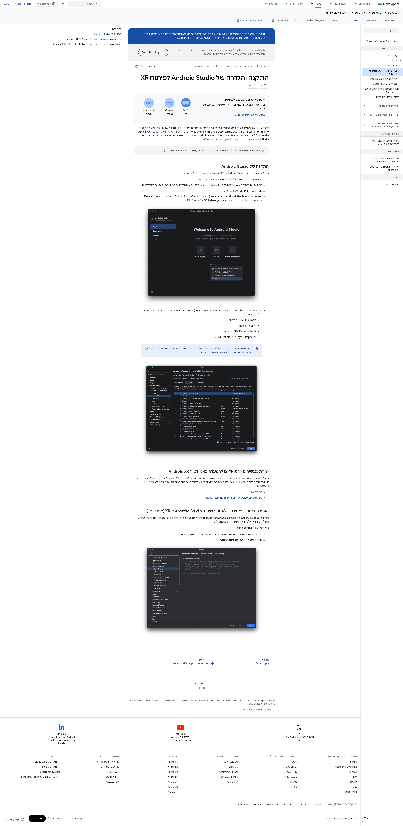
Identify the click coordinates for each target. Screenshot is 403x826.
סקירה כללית (392, 20)
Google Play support (50, 771)
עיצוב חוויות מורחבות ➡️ (249, 20)
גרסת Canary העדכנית (163, 131)
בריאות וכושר (291, 771)
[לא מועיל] (136, 66)
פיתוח (318, 3)
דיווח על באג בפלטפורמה (47, 761)
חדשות (353, 781)
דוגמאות (371, 20)
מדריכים (353, 20)
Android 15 (173, 771)
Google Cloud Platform (266, 804)
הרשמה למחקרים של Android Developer (40, 776)
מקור (354, 776)
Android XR (359, 12)
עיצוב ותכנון (340, 3)
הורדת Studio (112, 776)
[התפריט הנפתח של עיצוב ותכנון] (329, 4)
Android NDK (112, 781)
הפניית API (114, 771)
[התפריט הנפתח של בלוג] (264, 4)
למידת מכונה (291, 766)
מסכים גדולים (231, 761)
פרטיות (293, 781)
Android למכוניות (229, 776)
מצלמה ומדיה (290, 776)
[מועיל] (141, 66)
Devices (377, 12)
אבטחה (353, 771)
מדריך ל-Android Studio (107, 761)
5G (295, 786)
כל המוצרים (242, 804)
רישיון (344, 818)
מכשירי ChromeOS (228, 771)
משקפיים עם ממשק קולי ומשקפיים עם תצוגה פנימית (233, 497)
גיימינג (294, 761)
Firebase (288, 804)
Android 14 (173, 776)
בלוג (271, 3)
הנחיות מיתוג (333, 818)
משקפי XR (256, 492)
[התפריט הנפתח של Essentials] (354, 4)
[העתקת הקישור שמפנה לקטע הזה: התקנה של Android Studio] (218, 167)
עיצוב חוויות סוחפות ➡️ (283, 20)
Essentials (364, 3)
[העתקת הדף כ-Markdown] (255, 85)
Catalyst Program (314, 20)
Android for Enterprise (346, 766)
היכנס (7, 3)
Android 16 (173, 766)
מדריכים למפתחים (110, 766)
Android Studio (23, 3)
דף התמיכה (207, 37)
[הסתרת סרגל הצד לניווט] (365, 820)
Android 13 (173, 781)
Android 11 (173, 791)
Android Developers (259, 66)
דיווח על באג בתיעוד (50, 766)
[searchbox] (381, 30)
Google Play (296, 3)
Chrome (303, 804)
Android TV (232, 781)
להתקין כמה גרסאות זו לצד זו (216, 139)
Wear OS (233, 766)
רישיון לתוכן (211, 700)
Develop (393, 12)
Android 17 (173, 761)
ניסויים (336, 20)
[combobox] (84, 4)
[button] (382, 60)
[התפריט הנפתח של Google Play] (285, 4)
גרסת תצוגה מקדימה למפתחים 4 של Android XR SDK (233, 34)
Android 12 (173, 786)
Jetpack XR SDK (336, 12)
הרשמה (37, 818)
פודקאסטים (351, 791)
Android (353, 761)
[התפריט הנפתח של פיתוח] (310, 4)
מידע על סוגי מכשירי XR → (249, 115)
